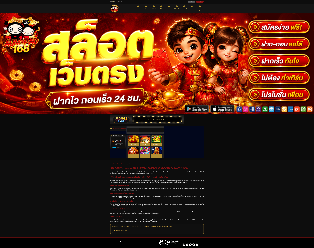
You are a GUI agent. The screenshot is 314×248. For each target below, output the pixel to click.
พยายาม (133, 137)
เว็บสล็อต (121, 226)
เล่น (134, 140)
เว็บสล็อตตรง (146, 226)
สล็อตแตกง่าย (127, 226)
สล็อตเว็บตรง (115, 226)
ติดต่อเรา (120, 1)
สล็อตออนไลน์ (138, 226)
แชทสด (112, 1)
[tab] (133, 130)
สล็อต (132, 226)
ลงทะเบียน (200, 1)
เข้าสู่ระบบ (192, 1)
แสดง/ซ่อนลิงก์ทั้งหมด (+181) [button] (120, 230)
